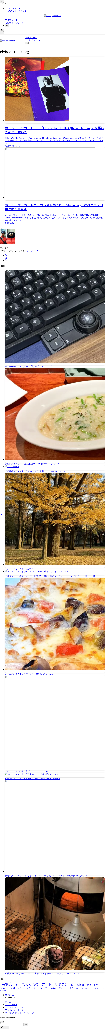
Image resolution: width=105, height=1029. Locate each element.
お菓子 (21, 988)
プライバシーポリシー (15, 1010)
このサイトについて (17, 11)
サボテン (61, 984)
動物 (89, 985)
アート (47, 984)
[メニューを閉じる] (2, 1)
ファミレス (94, 988)
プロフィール (33, 251)
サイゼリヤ (43, 988)
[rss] (6, 260)
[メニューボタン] (2, 33)
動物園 (80, 984)
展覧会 (6, 984)
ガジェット (63, 988)
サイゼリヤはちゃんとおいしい (19, 1013)
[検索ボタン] (7, 25)
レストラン (31, 988)
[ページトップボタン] (2, 1022)
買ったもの (30, 984)
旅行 (71, 988)
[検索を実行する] (26, 1024)
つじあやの (84, 988)
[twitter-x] (6, 255)
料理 (13, 988)
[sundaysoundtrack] (52, 15)
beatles (53, 988)
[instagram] (6, 258)
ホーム (8, 1002)
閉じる (5, 1027)
